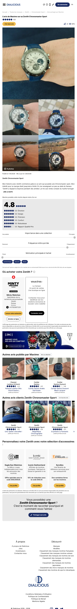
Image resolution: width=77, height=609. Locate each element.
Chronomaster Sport (38, 12)
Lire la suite (8, 192)
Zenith (27, 12)
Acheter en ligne (13, 319)
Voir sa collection (46, 354)
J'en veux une (9, 24)
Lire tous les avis (63, 397)
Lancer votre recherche (13, 313)
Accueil (4, 12)
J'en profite (13, 485)
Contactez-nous (36, 313)
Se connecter (62, 4)
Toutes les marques (16, 12)
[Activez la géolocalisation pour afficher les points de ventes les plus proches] (34, 272)
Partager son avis (39, 515)
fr (72, 4)
